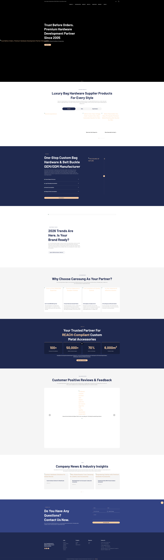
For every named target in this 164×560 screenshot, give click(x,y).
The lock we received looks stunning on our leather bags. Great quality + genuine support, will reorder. (82, 421)
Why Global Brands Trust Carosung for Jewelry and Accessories (56, 481)
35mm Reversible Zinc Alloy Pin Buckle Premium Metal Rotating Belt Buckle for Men (92, 132)
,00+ (72, 348)
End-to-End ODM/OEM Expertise (51, 303)
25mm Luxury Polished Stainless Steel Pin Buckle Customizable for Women (111, 132)
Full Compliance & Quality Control (89, 303)
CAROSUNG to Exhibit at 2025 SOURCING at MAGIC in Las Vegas (107, 481)
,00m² (110, 348)
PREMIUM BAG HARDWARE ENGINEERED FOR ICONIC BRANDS (63, 30)
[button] (50, 415)
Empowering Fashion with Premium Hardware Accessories (81, 481)
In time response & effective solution (109, 303)
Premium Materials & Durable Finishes (71, 303)
